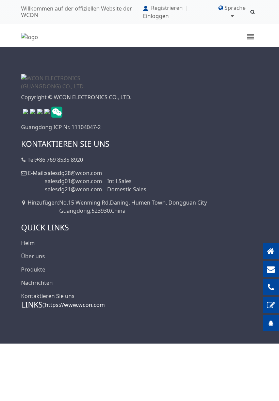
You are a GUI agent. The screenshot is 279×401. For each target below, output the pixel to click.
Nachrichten (37, 282)
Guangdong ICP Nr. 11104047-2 (61, 127)
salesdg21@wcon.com (73, 189)
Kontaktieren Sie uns (48, 296)
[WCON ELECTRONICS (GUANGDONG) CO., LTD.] (55, 82)
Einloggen (156, 16)
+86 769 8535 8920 (59, 159)
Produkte (33, 269)
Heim (28, 243)
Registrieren (167, 8)
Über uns (33, 256)
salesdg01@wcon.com (73, 181)
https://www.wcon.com (75, 305)
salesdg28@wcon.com (73, 173)
